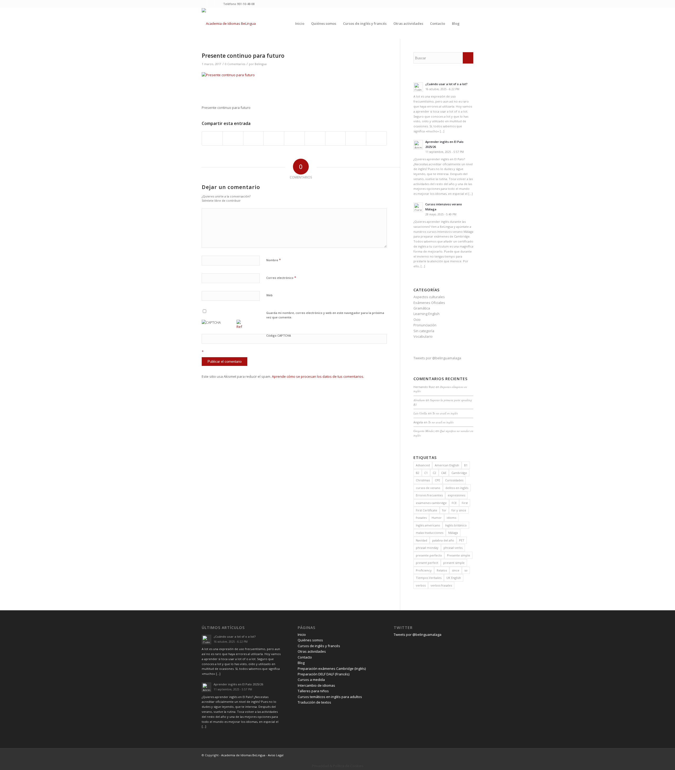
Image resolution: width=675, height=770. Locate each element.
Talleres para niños (313, 691)
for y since (458, 510)
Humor (437, 518)
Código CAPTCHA (278, 335)
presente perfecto (429, 555)
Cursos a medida (311, 679)
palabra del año (443, 540)
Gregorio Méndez (424, 431)
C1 (426, 473)
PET (461, 540)
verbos (421, 585)
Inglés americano (428, 525)
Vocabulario (423, 336)
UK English (453, 578)
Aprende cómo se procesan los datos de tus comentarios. (318, 376)
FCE (454, 503)
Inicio (302, 634)
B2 (417, 473)
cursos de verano (428, 488)
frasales (421, 518)
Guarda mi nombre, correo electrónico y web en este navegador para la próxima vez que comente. (325, 315)
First (465, 503)
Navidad (421, 540)
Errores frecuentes (429, 495)
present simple (454, 563)
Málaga (453, 533)
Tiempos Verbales (428, 578)
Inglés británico (456, 525)
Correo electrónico (281, 277)
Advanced (423, 465)
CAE (443, 473)
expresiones (456, 495)
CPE (437, 480)
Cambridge (459, 473)
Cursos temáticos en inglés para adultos (330, 696)
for (444, 510)
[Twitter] (203, 4)
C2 (434, 473)
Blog (301, 662)
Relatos (442, 570)
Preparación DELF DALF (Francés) (323, 674)
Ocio (417, 319)
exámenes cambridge (431, 503)
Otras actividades (312, 651)
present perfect (427, 563)
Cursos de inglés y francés (319, 645)
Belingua (261, 64)
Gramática (421, 308)
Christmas (423, 480)
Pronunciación (424, 325)
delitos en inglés (456, 488)
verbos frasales (441, 585)
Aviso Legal (275, 755)
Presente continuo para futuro (243, 55)
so (465, 570)
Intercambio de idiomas (316, 685)
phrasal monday (427, 548)
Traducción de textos (314, 702)
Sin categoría (423, 330)
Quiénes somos (310, 640)
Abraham (419, 400)
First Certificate (426, 510)
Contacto (305, 657)
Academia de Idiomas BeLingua (243, 755)
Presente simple (458, 555)
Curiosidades (454, 480)
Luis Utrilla (420, 413)
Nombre (273, 260)
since (455, 570)
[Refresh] (239, 326)
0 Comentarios (235, 64)
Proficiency (424, 570)
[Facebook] (211, 4)
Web (269, 295)
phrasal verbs (452, 548)
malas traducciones (429, 533)
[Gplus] (219, 4)
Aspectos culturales (429, 296)
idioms (451, 518)
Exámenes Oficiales (429, 302)
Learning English (426, 313)
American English (447, 465)
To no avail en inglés (445, 413)
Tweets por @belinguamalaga (437, 358)
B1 (465, 465)
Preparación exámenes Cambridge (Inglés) (332, 668)
